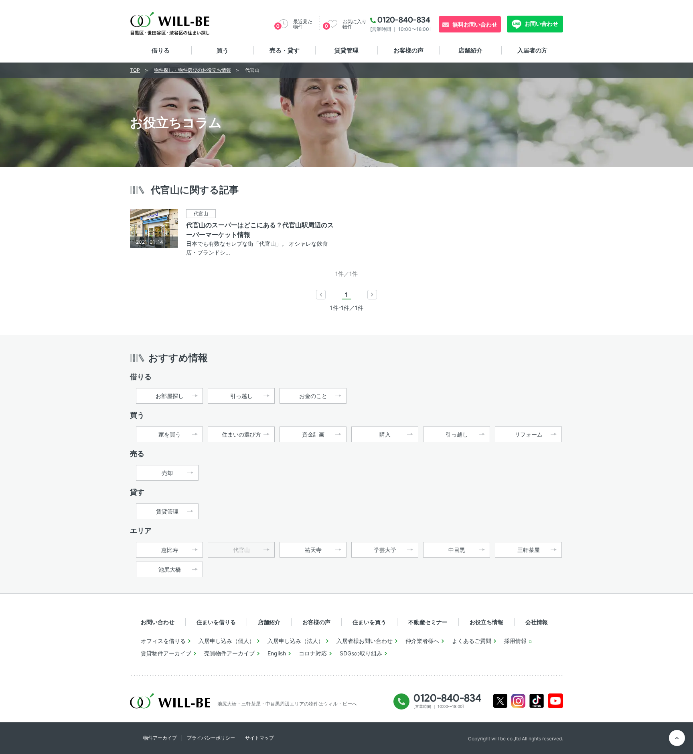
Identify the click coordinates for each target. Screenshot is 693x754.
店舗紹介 (470, 50)
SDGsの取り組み (361, 653)
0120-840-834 (403, 19)
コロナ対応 (313, 653)
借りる (161, 50)
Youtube (555, 700)
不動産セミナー (428, 622)
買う (223, 50)
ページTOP (677, 738)
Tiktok (536, 701)
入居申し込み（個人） (227, 640)
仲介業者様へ (422, 640)
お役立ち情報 (486, 622)
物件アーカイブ (160, 738)
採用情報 (515, 640)
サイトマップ (259, 738)
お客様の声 (408, 50)
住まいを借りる (216, 622)
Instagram (518, 701)
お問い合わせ (540, 23)
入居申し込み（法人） (295, 640)
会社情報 (536, 622)
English (276, 653)
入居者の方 (532, 50)
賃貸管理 (346, 50)
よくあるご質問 (471, 640)
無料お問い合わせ (474, 24)
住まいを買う (369, 622)
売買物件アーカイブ (229, 653)
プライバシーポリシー (211, 738)
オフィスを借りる (163, 640)
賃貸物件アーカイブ (166, 653)
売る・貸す (285, 50)
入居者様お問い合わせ (364, 640)
